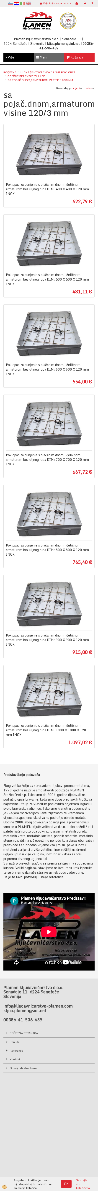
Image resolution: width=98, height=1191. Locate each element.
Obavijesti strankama (23, 1068)
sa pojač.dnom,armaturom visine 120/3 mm (40, 80)
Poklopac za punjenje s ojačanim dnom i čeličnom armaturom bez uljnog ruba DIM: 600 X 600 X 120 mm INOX (47, 369)
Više (10, 57)
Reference (16, 1050)
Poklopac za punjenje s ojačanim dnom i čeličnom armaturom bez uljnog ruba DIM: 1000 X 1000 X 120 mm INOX (46, 730)
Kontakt (15, 1059)
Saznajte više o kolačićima (83, 1184)
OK (66, 1183)
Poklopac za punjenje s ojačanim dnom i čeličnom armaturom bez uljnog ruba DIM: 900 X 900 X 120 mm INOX (47, 640)
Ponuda (15, 1042)
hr (16, 3)
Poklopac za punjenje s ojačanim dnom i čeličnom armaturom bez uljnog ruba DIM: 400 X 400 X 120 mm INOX (47, 189)
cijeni (76, 88)
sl (10, 3)
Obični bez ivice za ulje (26, 76)
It (22, 3)
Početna (9, 72)
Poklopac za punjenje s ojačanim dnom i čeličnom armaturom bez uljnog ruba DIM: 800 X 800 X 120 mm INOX (47, 550)
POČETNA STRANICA (24, 1033)
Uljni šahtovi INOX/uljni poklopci (48, 72)
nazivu (88, 88)
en (28, 3)
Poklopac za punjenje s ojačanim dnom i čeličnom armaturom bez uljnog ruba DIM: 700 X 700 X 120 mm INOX (47, 460)
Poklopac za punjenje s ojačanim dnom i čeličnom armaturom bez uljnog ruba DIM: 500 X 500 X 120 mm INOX (47, 279)
